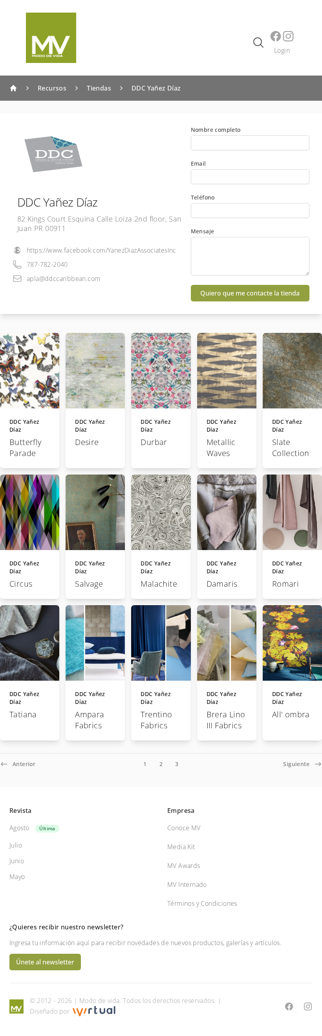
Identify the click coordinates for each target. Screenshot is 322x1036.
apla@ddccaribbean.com (63, 278)
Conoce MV (184, 828)
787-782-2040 (47, 264)
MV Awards (183, 865)
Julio (15, 845)
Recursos (52, 88)
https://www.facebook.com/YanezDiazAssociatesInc (101, 250)
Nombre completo (216, 129)
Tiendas (99, 88)
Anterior (24, 764)
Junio (16, 861)
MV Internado (187, 884)
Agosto (19, 828)
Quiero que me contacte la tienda (250, 293)
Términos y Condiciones (202, 903)
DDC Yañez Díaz (156, 88)
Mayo (17, 876)
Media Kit (181, 846)
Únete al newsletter (45, 962)
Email (198, 163)
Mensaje (202, 231)
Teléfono (203, 197)
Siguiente (296, 764)
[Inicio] (13, 88)
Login (282, 50)
